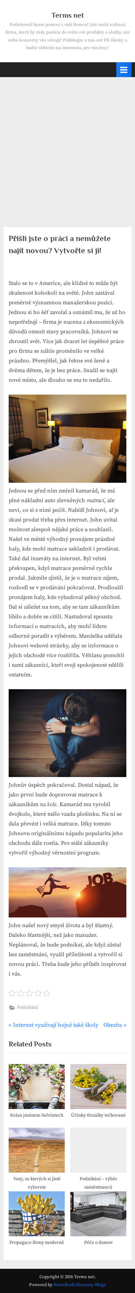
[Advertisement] (67, 148)
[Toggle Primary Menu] (124, 69)
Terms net (68, 15)
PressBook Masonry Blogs (80, 1284)
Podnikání (27, 1007)
